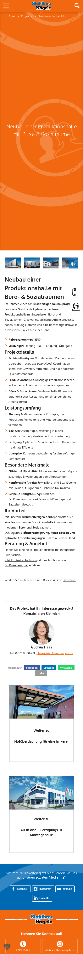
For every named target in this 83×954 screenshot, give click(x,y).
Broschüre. (69, 580)
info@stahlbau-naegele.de (60, 950)
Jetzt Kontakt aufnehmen (21, 560)
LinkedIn (49, 667)
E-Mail (41, 673)
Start (12, 16)
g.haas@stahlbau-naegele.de (54, 653)
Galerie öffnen (73, 263)
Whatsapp (66, 667)
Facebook (31, 667)
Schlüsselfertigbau (16, 565)
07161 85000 (23, 950)
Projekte (26, 16)
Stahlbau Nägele (41, 6)
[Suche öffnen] (77, 5)
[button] (7, 947)
